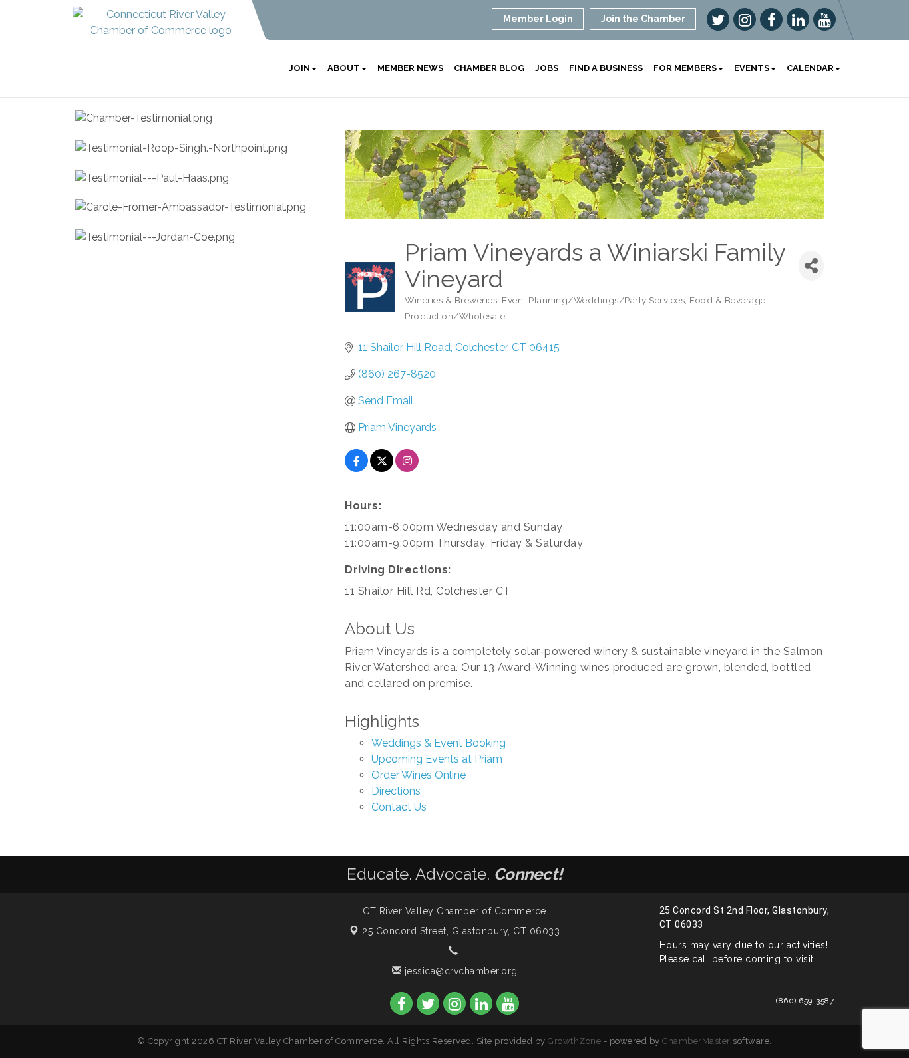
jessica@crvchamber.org (459, 971)
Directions (396, 791)
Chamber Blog (489, 68)
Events (751, 68)
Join (299, 68)
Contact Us (399, 807)
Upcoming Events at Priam (436, 759)
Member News (410, 68)
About (343, 68)
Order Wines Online (418, 775)
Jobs (546, 68)
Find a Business (606, 68)
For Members (685, 68)
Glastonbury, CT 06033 (461, 931)
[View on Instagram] (407, 468)
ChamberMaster (696, 1041)
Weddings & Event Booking (438, 743)
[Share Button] (811, 266)
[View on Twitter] (381, 468)
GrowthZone (574, 1041)
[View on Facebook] (356, 468)
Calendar (810, 68)
